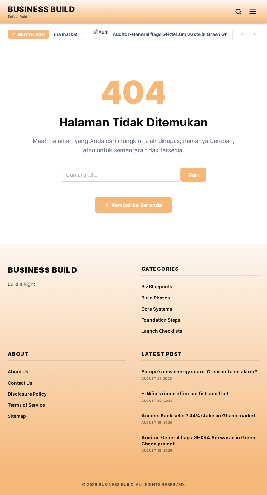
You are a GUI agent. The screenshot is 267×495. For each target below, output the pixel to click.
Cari (193, 174)
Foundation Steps (160, 320)
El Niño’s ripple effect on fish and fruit (185, 393)
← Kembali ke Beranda (133, 205)
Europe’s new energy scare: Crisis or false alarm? (199, 371)
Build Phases (155, 297)
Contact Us (20, 383)
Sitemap (17, 416)
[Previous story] (242, 34)
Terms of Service (26, 405)
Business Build (41, 9)
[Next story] (254, 34)
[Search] (238, 12)
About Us (18, 371)
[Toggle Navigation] (252, 11)
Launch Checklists (161, 331)
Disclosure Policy (27, 394)
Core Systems (156, 309)
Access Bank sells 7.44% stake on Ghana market (198, 415)
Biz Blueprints (156, 286)
